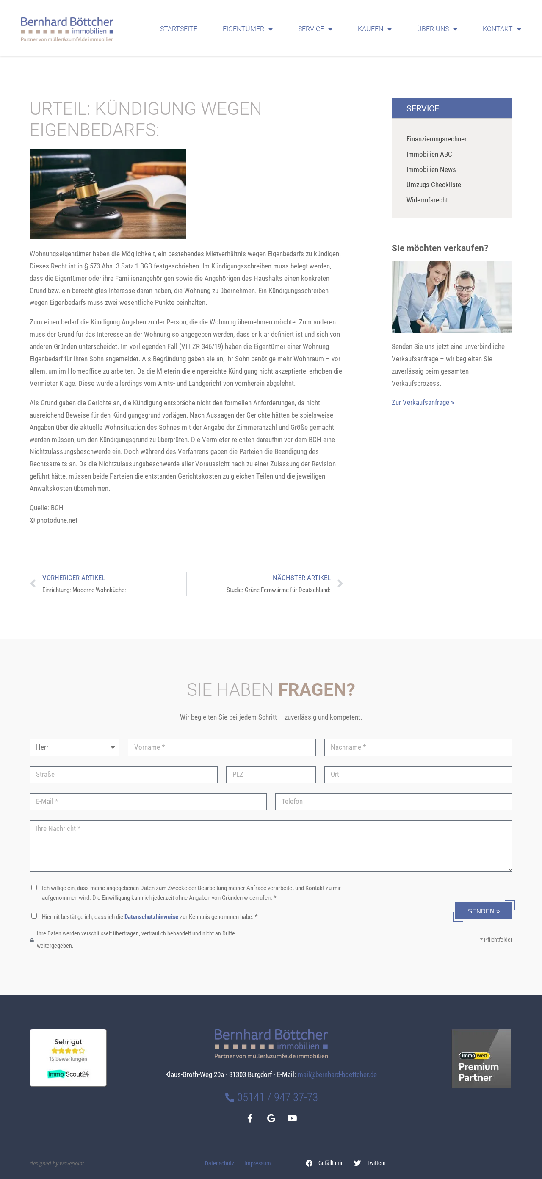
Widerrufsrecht (427, 200)
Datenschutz (219, 1163)
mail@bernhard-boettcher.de (337, 1074)
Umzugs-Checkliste (433, 184)
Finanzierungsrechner (436, 139)
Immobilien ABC (429, 154)
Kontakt (498, 29)
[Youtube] (292, 1118)
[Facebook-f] (250, 1118)
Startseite (178, 29)
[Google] (271, 1118)
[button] (324, 1163)
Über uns (433, 29)
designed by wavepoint (57, 1163)
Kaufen (370, 29)
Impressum (257, 1163)
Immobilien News (431, 169)
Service (311, 29)
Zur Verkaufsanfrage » (423, 402)
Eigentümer (243, 29)
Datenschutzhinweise (151, 917)
